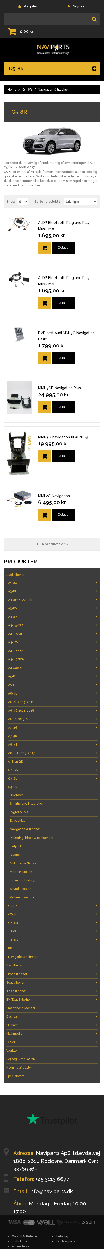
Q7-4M (53, 922)
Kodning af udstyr (19, 1067)
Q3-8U (53, 778)
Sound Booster (20, 889)
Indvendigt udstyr (22, 880)
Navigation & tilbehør (25, 829)
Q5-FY (53, 905)
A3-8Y (53, 616)
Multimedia (52, 1033)
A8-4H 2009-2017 (53, 753)
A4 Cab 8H (53, 667)
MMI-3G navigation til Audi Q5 (63, 437)
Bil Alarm (52, 1025)
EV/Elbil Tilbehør (52, 999)
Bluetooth (16, 795)
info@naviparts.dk (51, 1191)
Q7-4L (53, 914)
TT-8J (53, 931)
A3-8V (53, 608)
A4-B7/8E (53, 642)
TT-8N (53, 939)
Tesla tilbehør (52, 991)
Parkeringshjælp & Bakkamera (32, 838)
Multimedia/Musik (23, 863)
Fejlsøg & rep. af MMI (21, 1059)
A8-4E (53, 744)
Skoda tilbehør (52, 974)
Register (31, 6)
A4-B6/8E (53, 633)
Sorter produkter (48, 201)
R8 (10, 948)
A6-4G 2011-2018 (53, 710)
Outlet (52, 1042)
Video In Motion (21, 872)
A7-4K (12, 736)
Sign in (78, 6)
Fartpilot (15, 846)
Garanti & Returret (25, 1236)
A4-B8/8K (53, 650)
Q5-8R (27, 89)
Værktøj (11, 1050)
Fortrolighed (21, 1241)
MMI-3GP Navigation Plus (59, 388)
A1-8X (53, 582)
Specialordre (15, 1076)
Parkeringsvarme (22, 897)
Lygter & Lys (19, 812)
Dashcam (52, 1016)
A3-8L (53, 591)
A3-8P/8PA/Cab (53, 599)
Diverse (15, 855)
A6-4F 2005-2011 (53, 702)
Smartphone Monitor (20, 1008)
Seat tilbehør (52, 982)
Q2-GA (53, 770)
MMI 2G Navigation (54, 496)
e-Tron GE (53, 761)
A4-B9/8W (53, 659)
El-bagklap (17, 820)
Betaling (62, 1236)
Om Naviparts (65, 1241)
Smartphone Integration (27, 803)
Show (11, 201)
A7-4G (53, 727)
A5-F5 (53, 684)
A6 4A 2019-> (53, 719)
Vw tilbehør (52, 965)
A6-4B (53, 693)
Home (12, 89)
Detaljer (64, 247)
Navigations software (23, 957)
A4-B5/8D (53, 625)
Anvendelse (20, 1246)
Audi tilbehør (52, 574)
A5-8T (53, 676)
